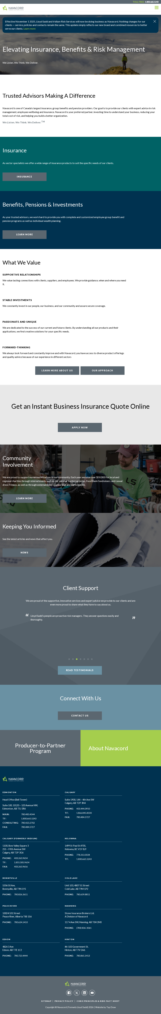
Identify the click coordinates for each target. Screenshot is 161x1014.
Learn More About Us (57, 370)
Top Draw (111, 1007)
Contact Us (80, 715)
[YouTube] (92, 993)
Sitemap (46, 1001)
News (24, 552)
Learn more (29, 28)
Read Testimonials (80, 670)
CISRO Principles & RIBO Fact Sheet (98, 1001)
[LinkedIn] (84, 993)
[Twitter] (77, 993)
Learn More (24, 234)
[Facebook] (69, 993)
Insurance (24, 176)
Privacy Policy (64, 1001)
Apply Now (80, 427)
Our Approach (102, 370)
